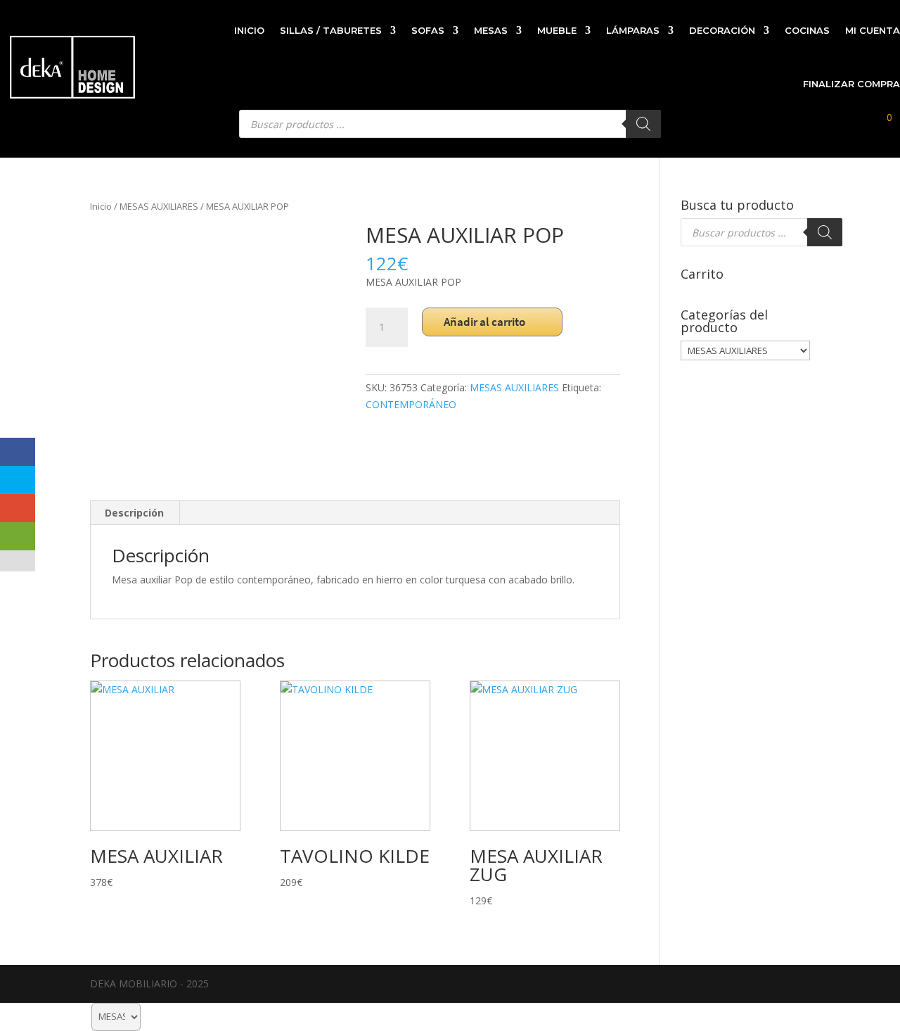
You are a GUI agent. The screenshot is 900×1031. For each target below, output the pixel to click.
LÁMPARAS (633, 30)
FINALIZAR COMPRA (851, 83)
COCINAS (807, 30)
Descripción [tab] (134, 512)
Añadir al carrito (484, 321)
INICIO (249, 30)
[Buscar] (824, 232)
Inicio (101, 206)
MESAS (491, 30)
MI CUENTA (872, 30)
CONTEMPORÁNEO (411, 404)
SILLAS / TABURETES (331, 30)
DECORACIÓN (722, 30)
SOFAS (427, 30)
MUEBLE (557, 30)
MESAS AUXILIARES (159, 206)
